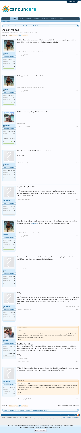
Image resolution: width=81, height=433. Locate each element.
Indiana (13, 282)
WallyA (5, 340)
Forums (14, 18)
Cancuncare (5, 415)
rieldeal (5, 53)
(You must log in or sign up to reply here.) (68, 405)
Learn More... (43, 430)
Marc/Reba (6, 200)
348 (14, 61)
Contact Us (63, 415)
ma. (14, 65)
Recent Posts (6, 21)
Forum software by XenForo (16, 417)
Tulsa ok (13, 176)
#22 (77, 90)
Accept (36, 430)
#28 (77, 309)
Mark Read (54, 18)
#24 (77, 163)
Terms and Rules (66, 417)
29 (14, 172)
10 (14, 348)
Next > (25, 35)
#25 (77, 199)
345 (14, 133)
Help (68, 415)
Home (7, 18)
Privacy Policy (75, 417)
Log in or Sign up (72, 1)
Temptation (34, 223)
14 (14, 278)
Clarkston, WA (11, 353)
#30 (77, 399)
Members (28, 18)
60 (14, 208)
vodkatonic (6, 125)
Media (21, 18)
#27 (77, 269)
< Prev (10, 35)
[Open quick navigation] (77, 26)
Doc (30, 32)
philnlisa (6, 164)
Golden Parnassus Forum (16, 32)
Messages (36, 18)
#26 (77, 236)
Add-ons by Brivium (47, 419)
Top (75, 415)
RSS (78, 415)
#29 (77, 361)
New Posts (45, 18)
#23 (77, 126)
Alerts (61, 18)
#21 (77, 55)
